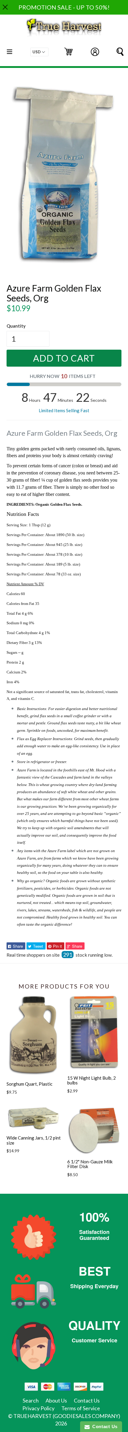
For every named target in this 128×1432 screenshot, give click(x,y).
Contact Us (87, 1400)
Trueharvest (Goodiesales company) (66, 1416)
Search (31, 1400)
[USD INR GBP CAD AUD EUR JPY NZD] (39, 52)
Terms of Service (80, 1408)
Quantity (16, 326)
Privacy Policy (38, 1408)
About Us (56, 1400)
